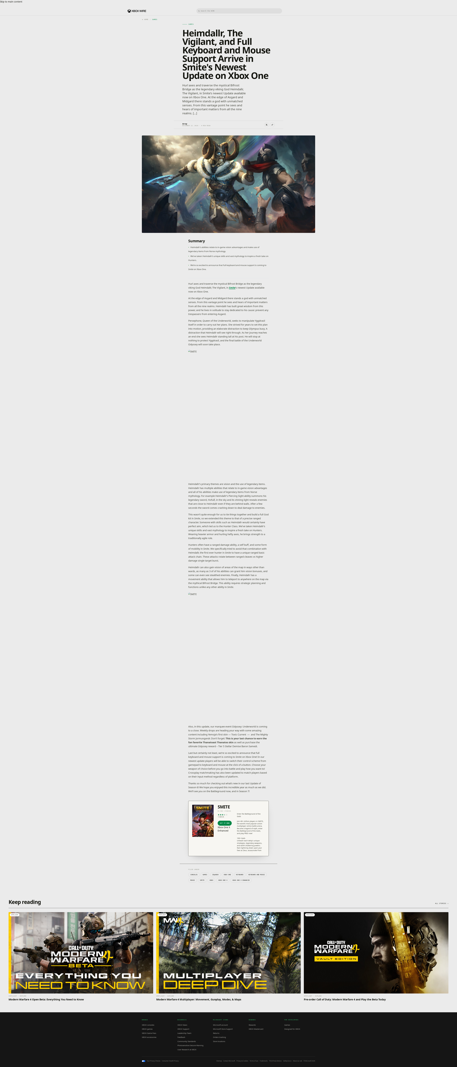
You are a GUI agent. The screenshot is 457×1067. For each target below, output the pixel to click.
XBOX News (182, 1025)
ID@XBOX (215, 875)
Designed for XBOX (292, 1029)
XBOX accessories (149, 1037)
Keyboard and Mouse (256, 875)
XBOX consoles (148, 1025)
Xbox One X (222, 880)
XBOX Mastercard (256, 1029)
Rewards (252, 1025)
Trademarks (264, 1061)
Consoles (194, 875)
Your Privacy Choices (153, 1061)
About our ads (297, 1061)
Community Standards (186, 1041)
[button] (302, 414)
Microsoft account (220, 1025)
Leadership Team (184, 1033)
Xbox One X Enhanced (241, 880)
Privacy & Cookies (242, 1061)
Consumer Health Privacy (170, 1061)
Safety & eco (287, 1061)
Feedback (181, 1037)
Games (205, 875)
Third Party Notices (275, 1061)
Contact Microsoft (229, 1061)
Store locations (219, 1041)
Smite (232, 287)
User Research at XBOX (186, 1049)
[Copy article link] (272, 124)
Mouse (192, 880)
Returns (216, 1033)
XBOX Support (183, 1029)
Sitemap (219, 1061)
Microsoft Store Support (223, 1029)
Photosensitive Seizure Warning (190, 1045)
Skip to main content (11, 1)
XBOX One (227, 875)
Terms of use (254, 1061)
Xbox (211, 880)
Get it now (224, 823)
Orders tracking (219, 1037)
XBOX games (147, 1029)
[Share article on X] (266, 124)
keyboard (239, 875)
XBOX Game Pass (149, 1033)
